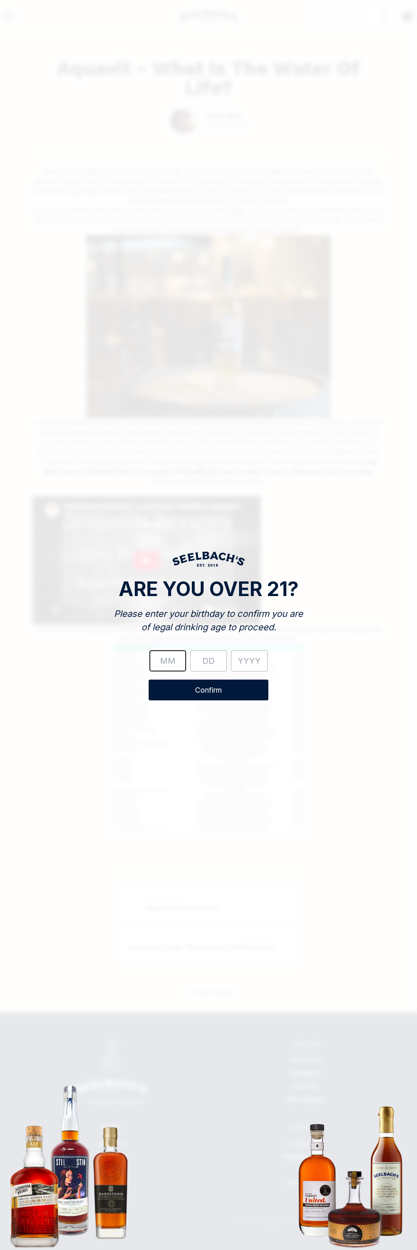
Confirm (208, 690)
